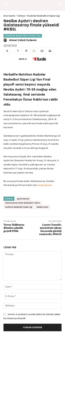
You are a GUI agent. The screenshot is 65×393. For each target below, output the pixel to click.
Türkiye (21, 15)
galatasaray (23, 198)
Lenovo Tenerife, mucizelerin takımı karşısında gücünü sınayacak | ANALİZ (50, 229)
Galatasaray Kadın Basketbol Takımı (22, 203)
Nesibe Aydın (42, 207)
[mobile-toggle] (5, 4)
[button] (60, 4)
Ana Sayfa (9, 15)
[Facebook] (17, 50)
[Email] (41, 50)
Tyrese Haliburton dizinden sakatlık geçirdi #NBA (13, 227)
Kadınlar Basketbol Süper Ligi (43, 15)
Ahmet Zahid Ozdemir (23, 40)
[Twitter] (25, 50)
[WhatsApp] (33, 50)
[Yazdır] (49, 50)
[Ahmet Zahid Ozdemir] (5, 40)
